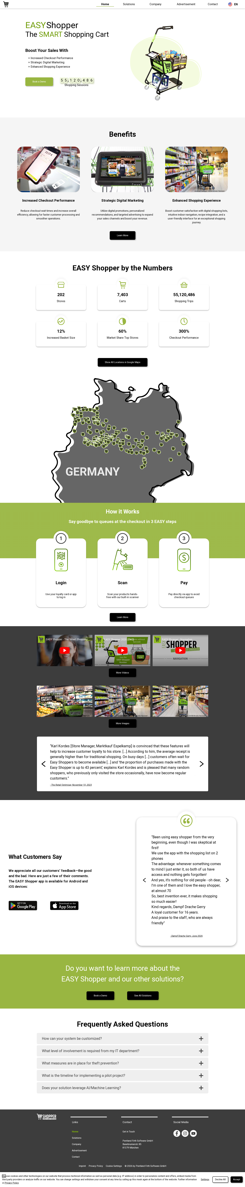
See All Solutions (142, 995)
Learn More (122, 235)
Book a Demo (39, 81)
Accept (236, 1179)
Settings (205, 1179)
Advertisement (186, 4)
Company (155, 4)
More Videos (122, 672)
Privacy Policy (96, 1166)
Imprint (82, 1166)
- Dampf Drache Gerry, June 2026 (186, 936)
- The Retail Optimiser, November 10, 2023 (71, 785)
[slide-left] (43, 764)
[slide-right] (201, 764)
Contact (213, 4)
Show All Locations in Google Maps (122, 362)
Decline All (220, 1179)
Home (105, 4)
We (4, 1176)
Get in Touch (129, 1131)
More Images (122, 723)
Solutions (129, 4)
